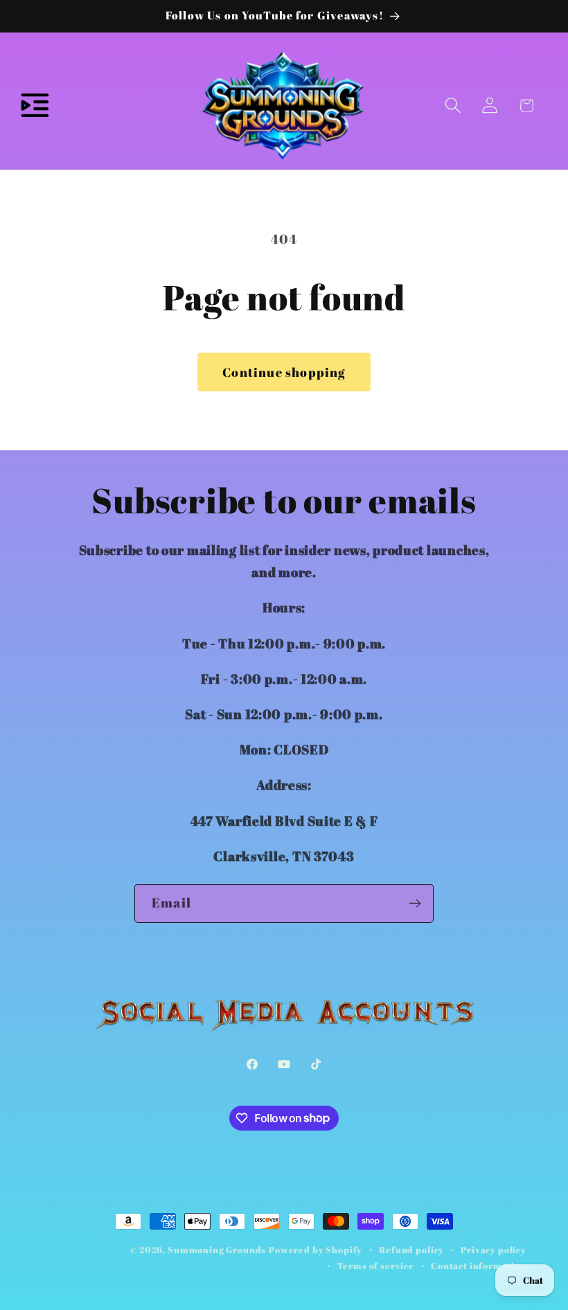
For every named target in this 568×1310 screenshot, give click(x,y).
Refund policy (411, 1249)
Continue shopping (283, 372)
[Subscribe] (414, 903)
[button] (35, 105)
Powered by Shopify (315, 1249)
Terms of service (375, 1265)
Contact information (478, 1265)
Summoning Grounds (217, 1249)
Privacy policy (493, 1249)
